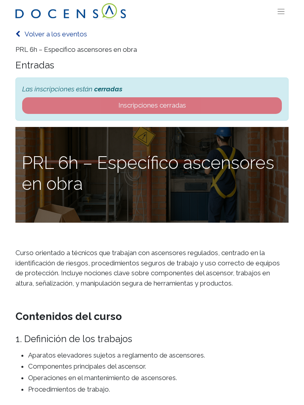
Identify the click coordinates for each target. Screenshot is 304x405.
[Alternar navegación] (281, 11)
